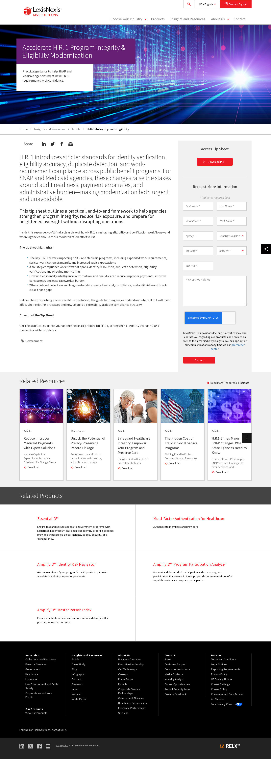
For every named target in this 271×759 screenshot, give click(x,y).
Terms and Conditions (224, 659)
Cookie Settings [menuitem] (220, 684)
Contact (240, 19)
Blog (74, 669)
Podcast (77, 679)
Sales (168, 659)
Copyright (62, 745)
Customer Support (176, 664)
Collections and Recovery (40, 659)
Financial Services (36, 664)
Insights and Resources (188, 19)
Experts (122, 684)
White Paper (79, 699)
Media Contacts (174, 674)
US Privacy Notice (221, 679)
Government (34, 341)
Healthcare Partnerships (132, 703)
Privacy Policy (219, 674)
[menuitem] (158, 19)
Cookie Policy (219, 689)
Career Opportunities (177, 684)
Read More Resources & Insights (229, 383)
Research (77, 684)
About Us (218, 19)
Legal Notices (219, 664)
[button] (232, 235)
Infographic (78, 674)
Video (75, 689)
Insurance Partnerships (131, 708)
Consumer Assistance (177, 669)
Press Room (125, 679)
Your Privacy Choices (223, 704)
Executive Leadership (131, 664)
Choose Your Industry (126, 19)
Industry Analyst (174, 679)
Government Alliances (131, 698)
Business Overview (129, 659)
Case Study (78, 664)
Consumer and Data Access (227, 694)
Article (76, 659)
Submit (199, 360)
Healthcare (31, 674)
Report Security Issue (177, 689)
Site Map (123, 713)
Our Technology (127, 669)
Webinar (77, 694)
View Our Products (36, 713)
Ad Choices (217, 699)
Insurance (31, 679)
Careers (123, 674)
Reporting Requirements (225, 669)
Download (33, 467)
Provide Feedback (175, 694)
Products (158, 19)
